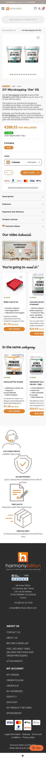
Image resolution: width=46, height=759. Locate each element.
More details (14, 329)
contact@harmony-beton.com (23, 608)
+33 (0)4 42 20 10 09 (23, 603)
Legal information (13, 734)
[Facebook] (11, 617)
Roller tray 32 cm (11, 302)
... (18, 30)
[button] (10, 74)
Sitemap (26, 734)
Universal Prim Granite (13, 382)
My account (15, 668)
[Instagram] (19, 617)
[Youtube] (27, 617)
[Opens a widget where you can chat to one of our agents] (36, 748)
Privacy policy (28, 737)
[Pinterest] (35, 617)
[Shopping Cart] (43, 9)
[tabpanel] (14, 307)
